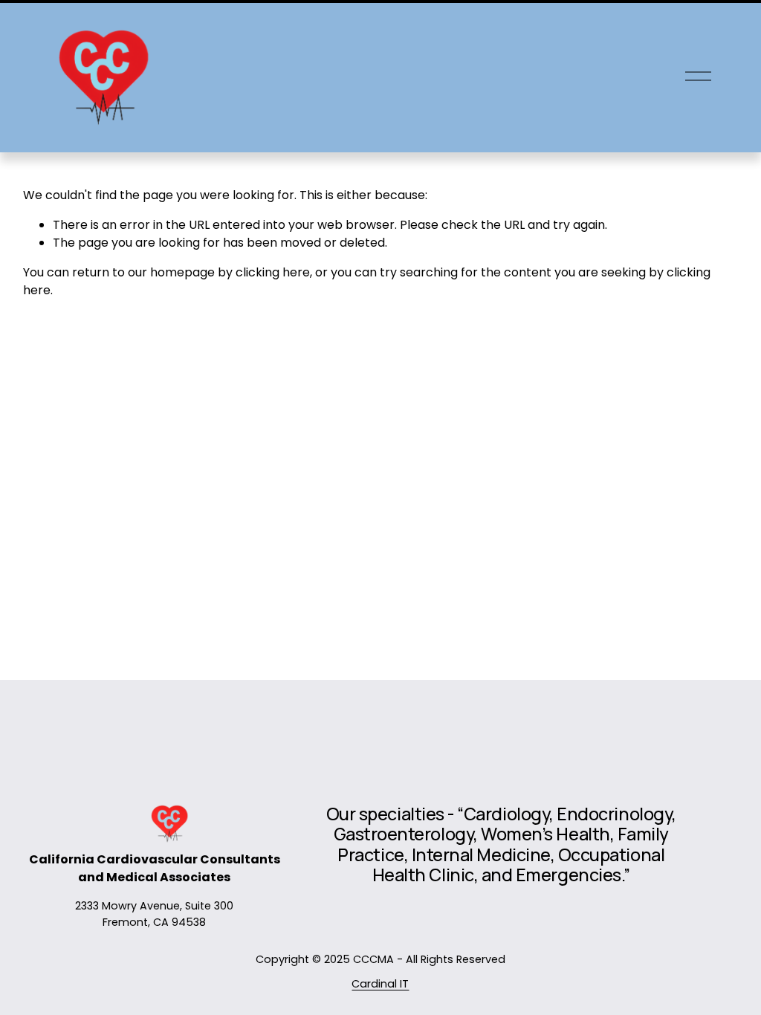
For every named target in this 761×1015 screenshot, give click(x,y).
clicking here (273, 272)
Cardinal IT (380, 983)
